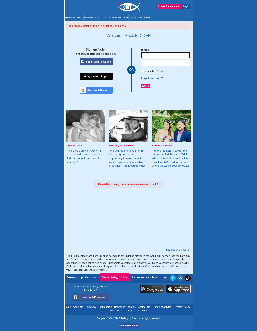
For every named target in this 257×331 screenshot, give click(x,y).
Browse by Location (125, 307)
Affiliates (115, 310)
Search (122, 17)
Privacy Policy (182, 307)
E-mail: (145, 49)
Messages (70, 17)
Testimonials (105, 307)
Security (142, 310)
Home (68, 307)
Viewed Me (100, 17)
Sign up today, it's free (114, 277)
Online (111, 17)
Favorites (134, 17)
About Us (78, 307)
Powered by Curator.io (177, 249)
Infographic (129, 310)
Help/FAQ (90, 307)
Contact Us (144, 307)
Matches (88, 17)
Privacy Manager (128, 325)
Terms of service (162, 307)
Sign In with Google (97, 90)
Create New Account (169, 6)
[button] (96, 76)
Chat (145, 17)
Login (186, 6)
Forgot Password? (152, 78)
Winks (79, 17)
